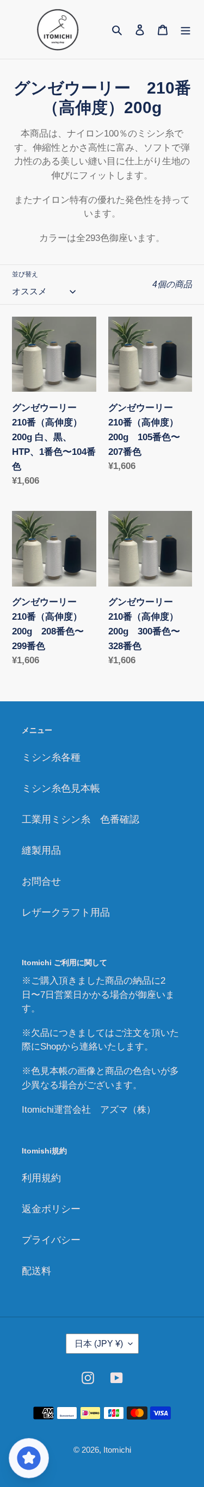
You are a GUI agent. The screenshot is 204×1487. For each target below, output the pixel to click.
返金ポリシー (51, 1209)
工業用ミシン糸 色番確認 (80, 819)
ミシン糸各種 (51, 757)
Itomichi (117, 1449)
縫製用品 (41, 850)
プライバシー (51, 1240)
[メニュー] (185, 29)
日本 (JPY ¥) (99, 1343)
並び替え (25, 274)
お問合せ (41, 881)
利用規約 (41, 1178)
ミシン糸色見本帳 (61, 788)
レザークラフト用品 (66, 912)
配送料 (36, 1271)
